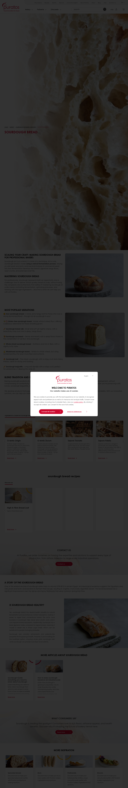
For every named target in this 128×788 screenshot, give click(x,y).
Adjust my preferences (74, 412)
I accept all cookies (48, 412)
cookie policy (78, 402)
